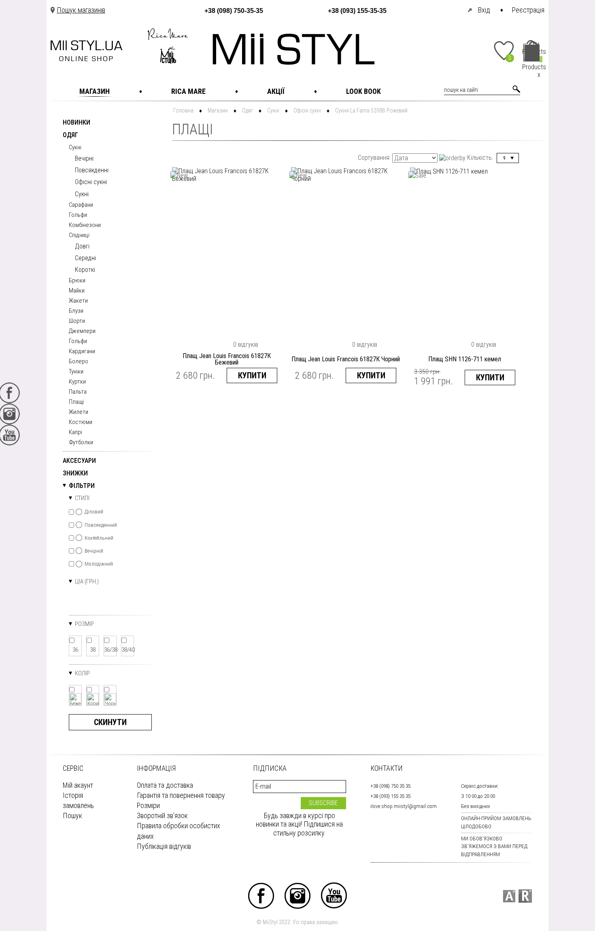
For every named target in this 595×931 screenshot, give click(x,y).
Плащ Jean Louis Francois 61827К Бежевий (227, 359)
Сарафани (81, 205)
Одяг (70, 135)
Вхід (484, 10)
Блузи (76, 311)
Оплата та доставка (165, 785)
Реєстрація (528, 10)
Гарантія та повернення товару (181, 795)
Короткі (85, 270)
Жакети (78, 301)
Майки (77, 291)
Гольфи (78, 215)
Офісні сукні (91, 182)
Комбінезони (85, 225)
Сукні (75, 147)
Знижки (75, 473)
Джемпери (82, 331)
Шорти (77, 321)
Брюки (77, 281)
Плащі (76, 402)
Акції (276, 91)
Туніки (76, 372)
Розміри (148, 805)
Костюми (80, 422)
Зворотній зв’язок (162, 815)
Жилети (78, 412)
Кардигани (82, 351)
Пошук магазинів (81, 10)
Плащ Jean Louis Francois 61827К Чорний (345, 359)
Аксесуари (79, 461)
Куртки (77, 382)
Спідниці (79, 235)
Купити (252, 375)
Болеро (78, 361)
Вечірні (84, 158)
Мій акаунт (78, 785)
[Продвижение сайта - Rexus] (525, 896)
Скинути (110, 722)
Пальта (78, 392)
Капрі (75, 432)
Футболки (81, 442)
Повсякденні (91, 170)
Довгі (82, 246)
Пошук (72, 815)
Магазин (94, 91)
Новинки (76, 122)
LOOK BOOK (363, 91)
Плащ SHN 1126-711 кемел (464, 359)
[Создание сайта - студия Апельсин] (509, 896)
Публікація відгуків (164, 846)
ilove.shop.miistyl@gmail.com (403, 806)
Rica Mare (188, 91)
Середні (85, 258)
